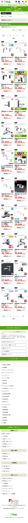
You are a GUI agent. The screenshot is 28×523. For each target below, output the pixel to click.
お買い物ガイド (6, 466)
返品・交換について (7, 441)
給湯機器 (5, 367)
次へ (23, 35)
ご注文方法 (5, 436)
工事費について (6, 458)
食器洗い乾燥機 (6, 364)
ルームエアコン (6, 404)
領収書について (6, 446)
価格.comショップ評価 (8, 493)
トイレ (4, 362)
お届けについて (6, 348)
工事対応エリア (6, 453)
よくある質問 (5, 351)
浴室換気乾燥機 (6, 393)
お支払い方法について (7, 341)
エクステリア (6, 391)
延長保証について (7, 444)
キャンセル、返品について (8, 345)
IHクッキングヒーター (8, 372)
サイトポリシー (6, 491)
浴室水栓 (5, 380)
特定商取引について (7, 486)
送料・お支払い (6, 433)
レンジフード (6, 375)
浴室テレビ (5, 401)
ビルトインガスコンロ (8, 370)
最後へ (14, 38)
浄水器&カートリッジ (8, 388)
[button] (14, 501)
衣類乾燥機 (5, 412)
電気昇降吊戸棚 (6, 415)
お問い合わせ (6, 471)
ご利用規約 (5, 483)
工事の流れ (5, 456)
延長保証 (5, 420)
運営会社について (6, 354)
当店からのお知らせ (7, 478)
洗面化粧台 (5, 399)
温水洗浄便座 (6, 396)
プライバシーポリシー (8, 488)
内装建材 (5, 417)
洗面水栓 (3, 20)
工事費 (4, 422)
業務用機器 (5, 409)
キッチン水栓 (6, 378)
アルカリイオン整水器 (8, 385)
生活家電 (5, 407)
